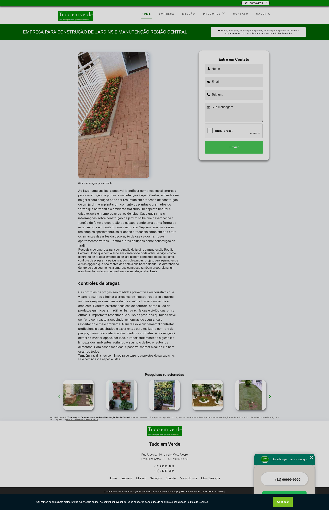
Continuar (283, 501)
